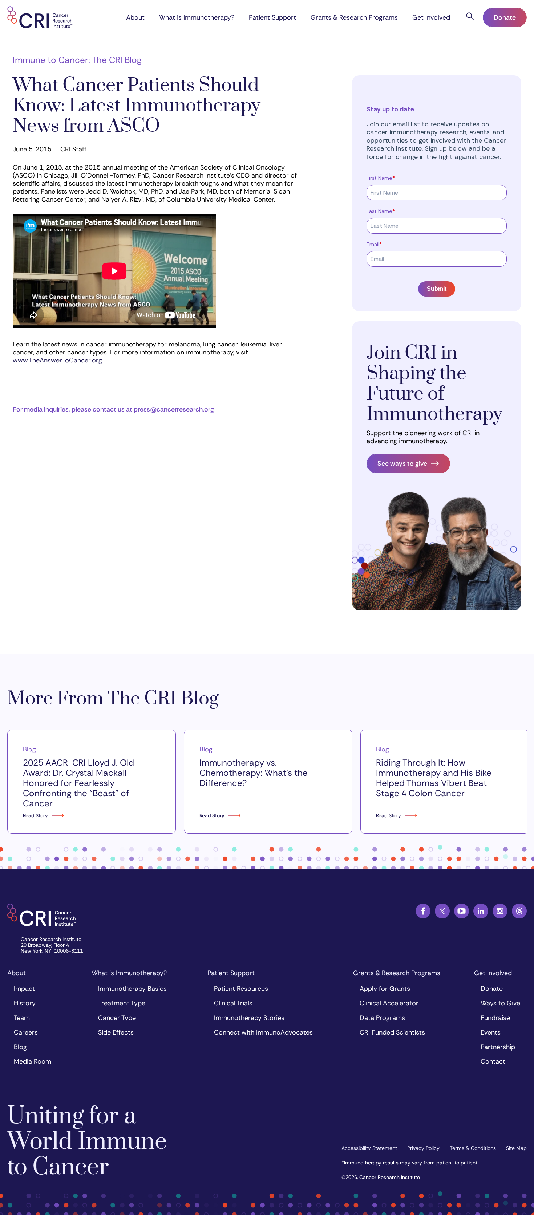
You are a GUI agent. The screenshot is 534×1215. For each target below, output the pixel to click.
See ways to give (402, 463)
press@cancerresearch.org (174, 409)
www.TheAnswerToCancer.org (57, 360)
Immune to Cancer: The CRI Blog (77, 59)
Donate (505, 17)
